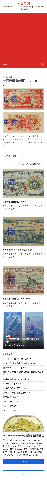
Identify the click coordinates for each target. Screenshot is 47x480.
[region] (23, 456)
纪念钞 (8, 336)
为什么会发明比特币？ (11, 402)
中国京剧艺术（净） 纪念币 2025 (15, 368)
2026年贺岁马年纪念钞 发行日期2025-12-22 (19, 363)
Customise (23, 468)
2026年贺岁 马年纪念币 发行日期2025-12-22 (19, 359)
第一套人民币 (7, 77)
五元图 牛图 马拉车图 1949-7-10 (17, 250)
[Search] (42, 64)
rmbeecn (10, 345)
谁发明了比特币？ (10, 406)
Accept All (23, 461)
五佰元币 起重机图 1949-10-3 (16, 298)
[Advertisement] (23, 36)
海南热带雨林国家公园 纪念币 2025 (16, 379)
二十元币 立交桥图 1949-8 (15, 201)
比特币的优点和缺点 (10, 397)
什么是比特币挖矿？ (10, 411)
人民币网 (23, 3)
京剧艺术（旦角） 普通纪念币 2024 (16, 393)
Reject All (23, 475)
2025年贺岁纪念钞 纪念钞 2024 (14, 388)
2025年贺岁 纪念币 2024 (12, 384)
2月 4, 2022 (20, 345)
